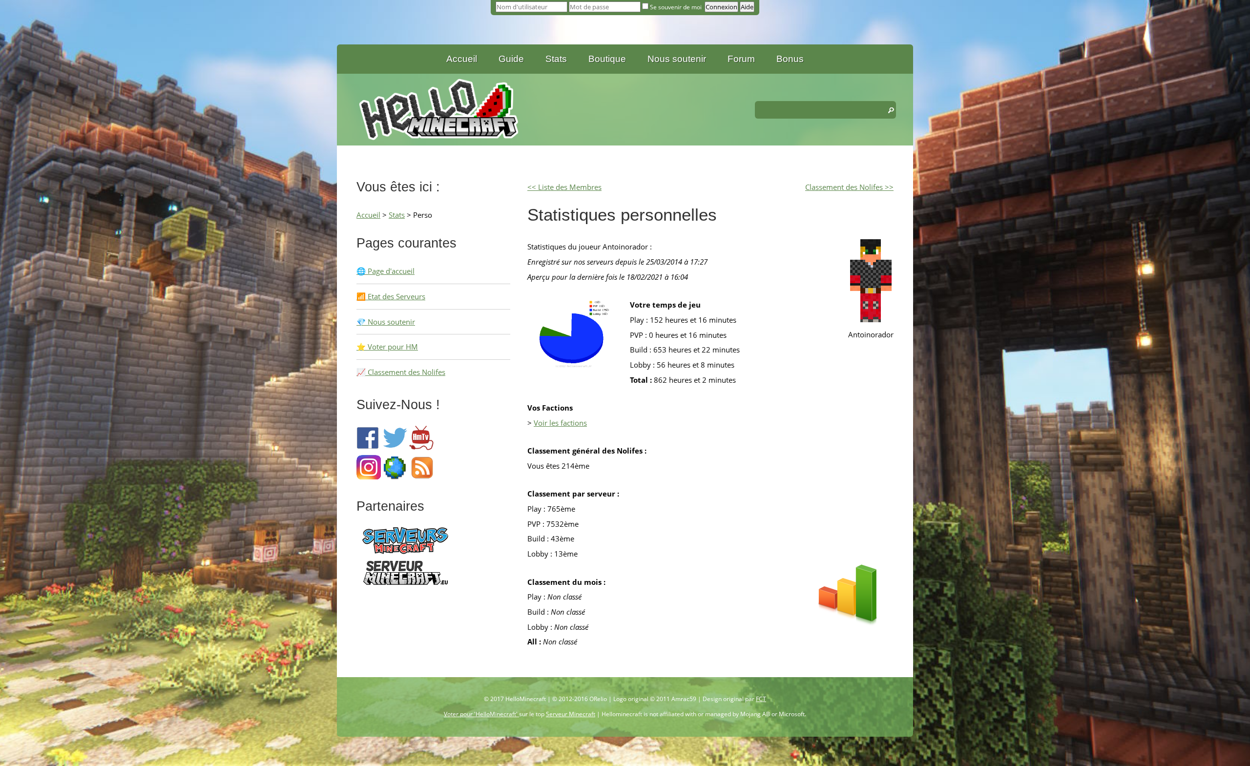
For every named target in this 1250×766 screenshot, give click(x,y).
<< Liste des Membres (564, 187)
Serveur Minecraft (570, 714)
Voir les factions (560, 423)
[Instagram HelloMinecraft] (368, 476)
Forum (741, 59)
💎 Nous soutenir (385, 322)
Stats (556, 59)
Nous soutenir (676, 59)
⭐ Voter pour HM (387, 347)
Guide (511, 59)
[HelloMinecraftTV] (421, 447)
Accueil (461, 59)
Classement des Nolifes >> (849, 187)
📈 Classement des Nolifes (400, 372)
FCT (761, 699)
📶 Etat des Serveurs (390, 296)
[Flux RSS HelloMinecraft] (421, 476)
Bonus (790, 59)
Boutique (607, 59)
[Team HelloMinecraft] (395, 476)
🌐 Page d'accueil (385, 271)
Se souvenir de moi (675, 7)
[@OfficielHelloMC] (395, 447)
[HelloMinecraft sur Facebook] (368, 447)
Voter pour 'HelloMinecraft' (481, 714)
